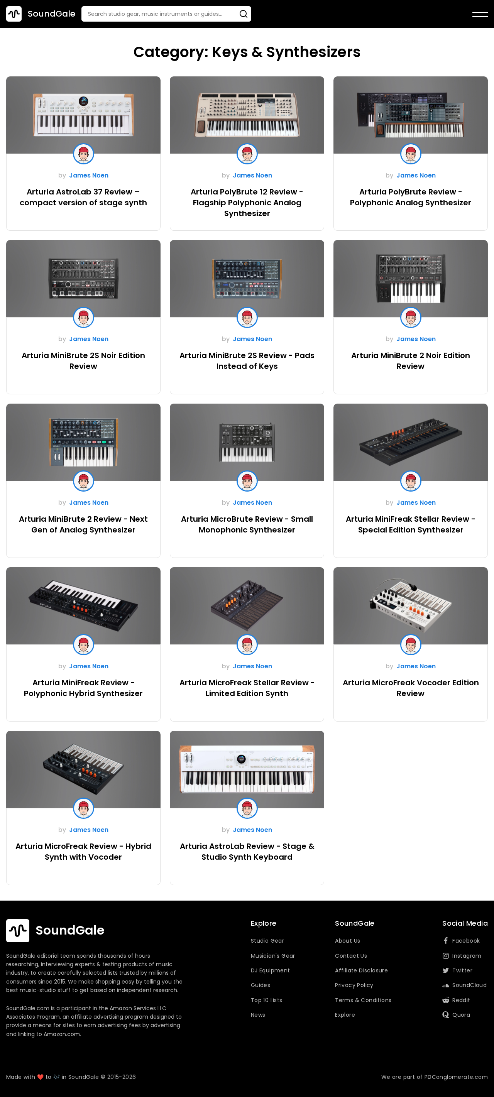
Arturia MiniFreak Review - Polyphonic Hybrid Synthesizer (83, 688)
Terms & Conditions (363, 1000)
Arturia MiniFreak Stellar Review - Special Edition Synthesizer (410, 524)
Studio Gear (267, 941)
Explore (345, 1015)
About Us (347, 941)
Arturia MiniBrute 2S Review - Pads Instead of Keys (247, 361)
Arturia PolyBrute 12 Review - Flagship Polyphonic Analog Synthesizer (247, 202)
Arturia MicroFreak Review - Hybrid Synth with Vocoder (83, 851)
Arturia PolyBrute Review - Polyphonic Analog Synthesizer (410, 197)
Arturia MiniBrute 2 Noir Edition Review (410, 361)
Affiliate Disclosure (361, 970)
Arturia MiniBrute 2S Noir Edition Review (83, 361)
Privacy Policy (354, 985)
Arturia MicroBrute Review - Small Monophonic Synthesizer (247, 524)
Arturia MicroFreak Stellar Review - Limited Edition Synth (247, 688)
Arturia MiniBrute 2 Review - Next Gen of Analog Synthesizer (83, 524)
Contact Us (351, 956)
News (258, 1015)
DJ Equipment (270, 970)
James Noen (88, 175)
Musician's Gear (273, 956)
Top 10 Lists (267, 1000)
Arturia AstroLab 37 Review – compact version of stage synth (83, 197)
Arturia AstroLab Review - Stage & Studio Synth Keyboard (247, 851)
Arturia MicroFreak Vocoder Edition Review (411, 688)
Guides (260, 985)
